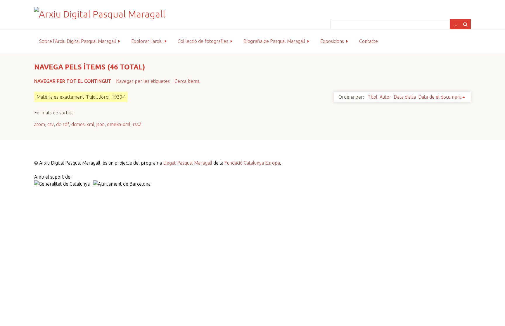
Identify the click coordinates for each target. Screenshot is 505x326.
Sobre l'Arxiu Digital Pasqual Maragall (77, 41)
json (100, 124)
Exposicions (332, 41)
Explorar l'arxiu (146, 41)
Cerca (465, 24)
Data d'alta (405, 97)
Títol (372, 97)
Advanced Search (455, 24)
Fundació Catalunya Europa (252, 162)
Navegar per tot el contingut (72, 81)
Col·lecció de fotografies (203, 41)
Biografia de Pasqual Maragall (274, 41)
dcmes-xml (82, 124)
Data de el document (439, 97)
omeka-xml (118, 124)
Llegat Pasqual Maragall (187, 162)
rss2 (137, 124)
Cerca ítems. (187, 81)
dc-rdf (62, 124)
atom (39, 124)
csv (50, 124)
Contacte (368, 41)
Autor (385, 97)
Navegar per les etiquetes (143, 81)
